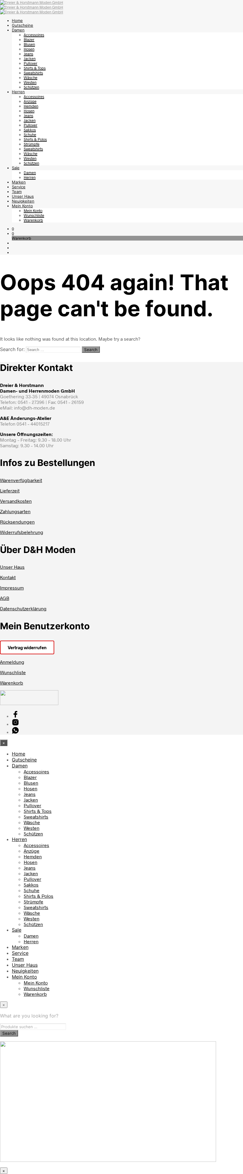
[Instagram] (15, 724)
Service (18, 186)
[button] (13, 228)
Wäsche (30, 77)
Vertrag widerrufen (27, 647)
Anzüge (30, 101)
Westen (30, 82)
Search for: (12, 349)
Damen (18, 30)
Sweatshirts (33, 72)
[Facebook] (15, 716)
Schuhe (30, 134)
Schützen (31, 87)
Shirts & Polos (35, 139)
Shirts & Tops (35, 68)
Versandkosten (16, 501)
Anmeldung (12, 662)
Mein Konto (22, 205)
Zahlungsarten (15, 511)
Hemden (31, 106)
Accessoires (34, 34)
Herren (18, 91)
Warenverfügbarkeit (21, 480)
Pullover (30, 63)
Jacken (30, 58)
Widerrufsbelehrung (21, 532)
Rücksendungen (17, 521)
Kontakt (8, 577)
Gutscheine (22, 25)
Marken (19, 182)
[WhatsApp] (15, 732)
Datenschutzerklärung (23, 608)
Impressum (12, 587)
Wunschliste (34, 215)
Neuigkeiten (23, 201)
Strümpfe (31, 144)
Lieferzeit (10, 490)
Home (17, 20)
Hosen (29, 49)
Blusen (29, 44)
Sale (16, 167)
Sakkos (30, 129)
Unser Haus (23, 196)
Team (17, 191)
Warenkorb (33, 220)
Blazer (29, 39)
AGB (4, 598)
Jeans (28, 53)
